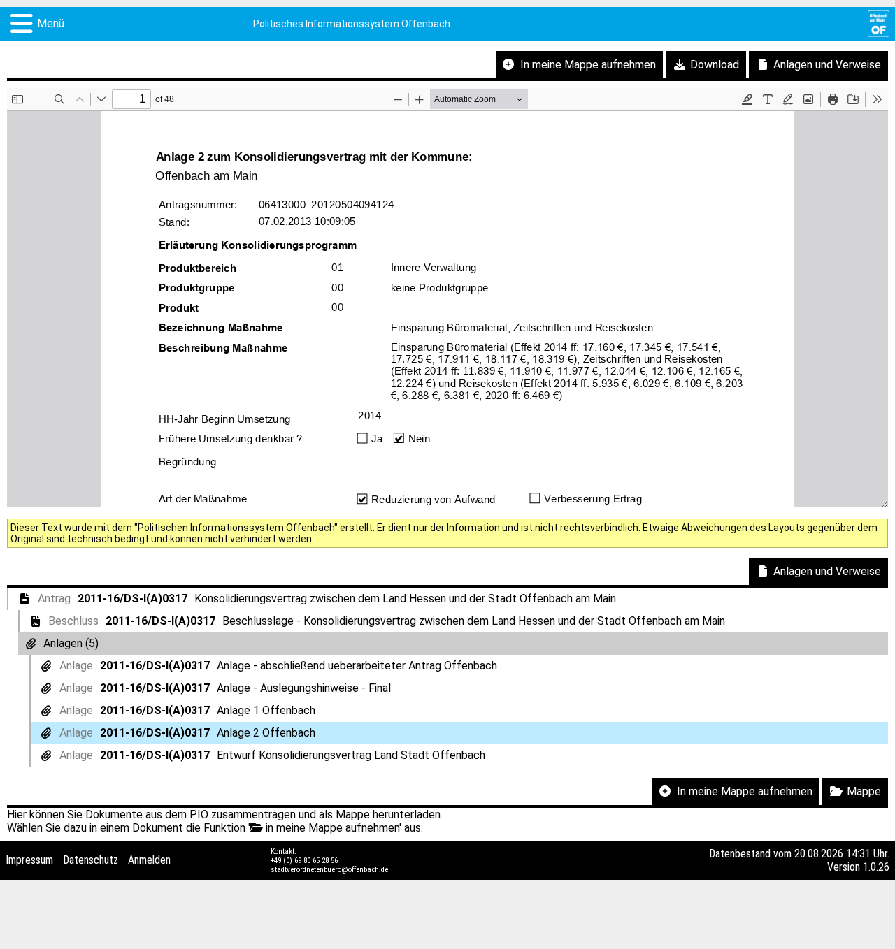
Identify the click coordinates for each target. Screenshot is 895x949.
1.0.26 (876, 867)
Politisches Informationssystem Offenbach (351, 23)
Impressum (29, 860)
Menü (50, 23)
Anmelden (149, 860)
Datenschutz (90, 860)
